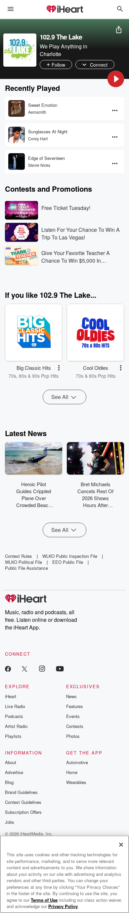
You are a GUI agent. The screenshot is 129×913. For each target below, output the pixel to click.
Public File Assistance (26, 568)
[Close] (121, 844)
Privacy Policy (63, 906)
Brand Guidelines (21, 792)
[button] (116, 79)
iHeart (10, 696)
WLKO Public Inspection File (69, 556)
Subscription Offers (23, 812)
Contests (74, 726)
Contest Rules (18, 556)
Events (73, 716)
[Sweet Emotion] (16, 108)
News (71, 696)
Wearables (76, 782)
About (10, 762)
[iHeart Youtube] (60, 668)
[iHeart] (64, 9)
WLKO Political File (23, 562)
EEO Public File (67, 562)
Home (71, 772)
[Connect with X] (24, 668)
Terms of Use (44, 900)
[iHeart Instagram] (42, 668)
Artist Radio (16, 726)
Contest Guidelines (23, 802)
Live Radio (15, 706)
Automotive (77, 762)
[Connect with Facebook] (8, 668)
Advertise (14, 772)
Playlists (13, 736)
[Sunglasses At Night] (16, 135)
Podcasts (14, 716)
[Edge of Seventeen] (16, 161)
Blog (9, 782)
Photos (73, 736)
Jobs (9, 822)
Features (74, 706)
